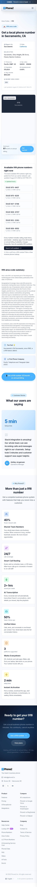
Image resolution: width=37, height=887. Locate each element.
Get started (24, 149)
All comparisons (25, 797)
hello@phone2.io (9, 777)
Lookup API (7, 829)
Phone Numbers (7, 832)
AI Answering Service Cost (8, 844)
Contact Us (23, 829)
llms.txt (4, 863)
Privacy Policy (24, 836)
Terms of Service (25, 832)
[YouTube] (12, 786)
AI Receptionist (6, 804)
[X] (8, 786)
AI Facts (4, 859)
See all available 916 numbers (21, 244)
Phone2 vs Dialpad (26, 816)
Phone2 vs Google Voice (26, 802)
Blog (21, 825)
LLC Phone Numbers (8, 839)
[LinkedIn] (3, 786)
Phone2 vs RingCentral (27, 812)
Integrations (5, 808)
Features (4, 797)
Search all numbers (12, 248)
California (23, 46)
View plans (19, 743)
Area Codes (5, 21)
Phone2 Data (6, 849)
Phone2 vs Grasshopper (24, 808)
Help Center (5, 825)
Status (4, 856)
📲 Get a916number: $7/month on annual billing (17, 377)
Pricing (4, 801)
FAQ (3, 852)
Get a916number (17, 736)
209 (6, 82)
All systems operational (26, 878)
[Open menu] (33, 8)
